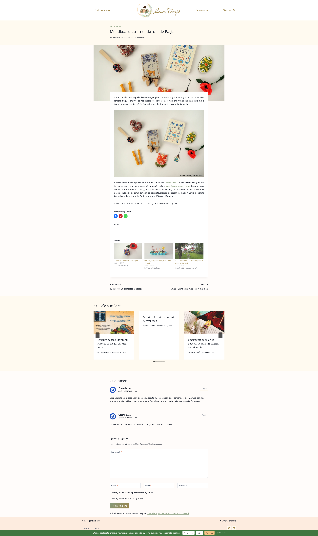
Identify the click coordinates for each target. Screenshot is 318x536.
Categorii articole (92, 520)
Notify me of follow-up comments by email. (132, 492)
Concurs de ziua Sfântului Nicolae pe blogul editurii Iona (113, 343)
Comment (116, 452)
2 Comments (141, 37)
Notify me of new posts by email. (127, 498)
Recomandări (116, 26)
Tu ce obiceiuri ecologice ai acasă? (126, 287)
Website (183, 485)
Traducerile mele (103, 10)
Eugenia (122, 388)
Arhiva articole (229, 520)
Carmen (122, 414)
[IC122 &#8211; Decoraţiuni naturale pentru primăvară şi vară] (189, 251)
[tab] (154, 361)
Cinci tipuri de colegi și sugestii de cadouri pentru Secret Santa (203, 343)
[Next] (220, 335)
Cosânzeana (170, 182)
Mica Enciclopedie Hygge (178, 186)
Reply (204, 389)
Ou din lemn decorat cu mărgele (126, 260)
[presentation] (114, 322)
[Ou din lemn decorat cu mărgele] (128, 251)
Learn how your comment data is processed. (168, 513)
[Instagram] (234, 528)
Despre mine (202, 10)
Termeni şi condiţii (91, 528)
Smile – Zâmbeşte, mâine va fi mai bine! (189, 287)
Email (148, 485)
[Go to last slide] (97, 335)
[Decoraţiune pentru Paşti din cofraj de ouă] (158, 251)
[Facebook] (229, 528)
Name (114, 485)
